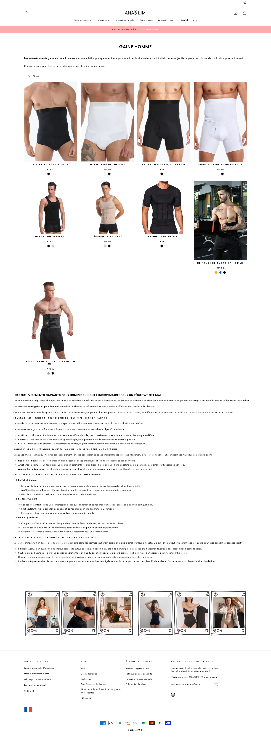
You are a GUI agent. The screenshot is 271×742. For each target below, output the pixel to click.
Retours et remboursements (139, 678)
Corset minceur (104, 20)
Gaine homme (146, 20)
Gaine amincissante (82, 20)
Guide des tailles (89, 673)
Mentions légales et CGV (138, 668)
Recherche (86, 678)
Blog (195, 20)
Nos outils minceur (166, 20)
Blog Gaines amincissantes (93, 684)
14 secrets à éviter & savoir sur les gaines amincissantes (101, 691)
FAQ (83, 668)
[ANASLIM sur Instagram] (173, 695)
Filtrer (35, 76)
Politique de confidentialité (139, 673)
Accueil (184, 20)
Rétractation (86, 697)
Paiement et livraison (136, 684)
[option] (135, 29)
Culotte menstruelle (125, 20)
